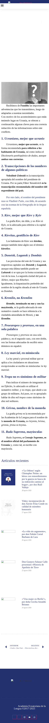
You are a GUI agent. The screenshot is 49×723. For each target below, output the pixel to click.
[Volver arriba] (45, 716)
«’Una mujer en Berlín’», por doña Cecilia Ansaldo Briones (34, 602)
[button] (2, 5)
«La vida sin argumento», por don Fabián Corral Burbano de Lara (34, 534)
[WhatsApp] (34, 717)
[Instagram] (24, 717)
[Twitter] (19, 717)
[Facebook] (14, 717)
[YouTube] (29, 717)
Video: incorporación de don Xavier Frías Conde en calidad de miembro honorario (34, 505)
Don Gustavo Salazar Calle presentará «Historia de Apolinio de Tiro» (35, 564)
